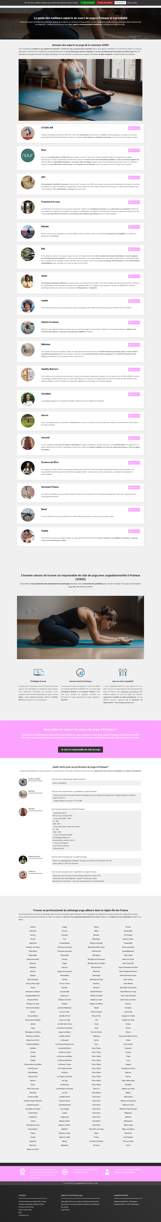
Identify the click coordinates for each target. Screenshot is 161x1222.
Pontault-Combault (96, 1141)
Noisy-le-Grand (96, 1012)
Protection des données (26, 1207)
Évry (64, 939)
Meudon (96, 935)
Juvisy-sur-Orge (64, 1020)
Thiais (128, 1056)
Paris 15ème (96, 1068)
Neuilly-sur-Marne (96, 996)
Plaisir (96, 1133)
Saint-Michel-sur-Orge (128, 992)
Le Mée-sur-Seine (64, 1052)
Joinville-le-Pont (64, 1016)
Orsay (96, 1024)
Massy (64, 1141)
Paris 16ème (96, 1072)
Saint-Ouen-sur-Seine (128, 1000)
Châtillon (33, 1048)
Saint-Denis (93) (128, 963)
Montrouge (96, 975)
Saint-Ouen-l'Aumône (128, 996)
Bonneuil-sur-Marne (33, 992)
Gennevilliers (64, 975)
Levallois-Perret (64, 1097)
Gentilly (64, 979)
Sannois (128, 1004)
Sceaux (128, 1024)
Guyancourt (65, 996)
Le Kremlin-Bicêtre (64, 1048)
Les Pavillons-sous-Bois (64, 1089)
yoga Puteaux (65, 1210)
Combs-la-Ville (33, 1097)
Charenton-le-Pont (32, 1040)
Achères (33, 927)
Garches (65, 967)
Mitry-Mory (96, 939)
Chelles (32, 1060)
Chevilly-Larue (33, 1068)
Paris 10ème (96, 1048)
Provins (128, 927)
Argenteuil (32, 943)
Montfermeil (96, 951)
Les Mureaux (64, 1085)
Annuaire (21, 1201)
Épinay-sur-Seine (33, 1149)
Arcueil (32, 939)
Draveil (33, 1137)
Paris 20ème (96, 1093)
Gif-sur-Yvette (65, 983)
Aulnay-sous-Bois (33, 959)
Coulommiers (33, 1113)
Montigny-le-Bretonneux (96, 959)
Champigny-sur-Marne (33, 1032)
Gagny (64, 963)
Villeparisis (128, 1113)
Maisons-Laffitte (65, 1125)
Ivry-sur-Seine (65, 1012)
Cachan (33, 1024)
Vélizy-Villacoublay (128, 1080)
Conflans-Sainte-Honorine (33, 1101)
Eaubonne (32, 1141)
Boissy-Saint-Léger (33, 983)
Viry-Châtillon (128, 1137)
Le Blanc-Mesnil (64, 1036)
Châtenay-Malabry (32, 1044)
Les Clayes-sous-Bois (64, 1076)
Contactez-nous (24, 1215)
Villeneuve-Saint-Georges (128, 1109)
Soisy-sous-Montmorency (128, 1036)
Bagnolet (33, 967)
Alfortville (33, 931)
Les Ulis (64, 1093)
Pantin (96, 1040)
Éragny (64, 927)
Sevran (128, 1028)
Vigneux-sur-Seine (128, 1089)
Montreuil (96, 971)
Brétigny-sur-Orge (33, 1004)
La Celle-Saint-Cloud (65, 1024)
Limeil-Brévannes (65, 1105)
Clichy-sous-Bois (33, 1089)
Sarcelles (128, 1008)
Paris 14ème (96, 1064)
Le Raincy (64, 1072)
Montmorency (96, 967)
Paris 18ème (96, 1080)
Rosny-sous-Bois (128, 947)
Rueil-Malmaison (128, 951)
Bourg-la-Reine (33, 1000)
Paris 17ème (96, 1076)
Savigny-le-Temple (128, 1016)
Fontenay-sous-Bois (65, 951)
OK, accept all (88, 3)
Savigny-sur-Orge (128, 1020)
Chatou (32, 1052)
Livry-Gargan (64, 1109)
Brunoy (32, 1012)
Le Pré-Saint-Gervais (64, 1068)
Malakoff (64, 1129)
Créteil (33, 1121)
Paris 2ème (96, 1097)
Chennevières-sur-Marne (33, 1064)
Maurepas (64, 1145)
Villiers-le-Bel (128, 1125)
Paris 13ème (96, 1060)
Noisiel (96, 1008)
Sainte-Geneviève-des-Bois (128, 967)
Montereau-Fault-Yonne (96, 947)
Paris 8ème (96, 1121)
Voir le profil (135, 128)
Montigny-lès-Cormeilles (96, 963)
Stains (128, 1040)
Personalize (120, 3)
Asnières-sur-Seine (33, 947)
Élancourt (32, 1145)
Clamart (33, 1080)
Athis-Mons (33, 951)
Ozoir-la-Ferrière (96, 1032)
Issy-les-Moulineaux (65, 1008)
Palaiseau (96, 1036)
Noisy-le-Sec (96, 1016)
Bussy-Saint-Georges (32, 1020)
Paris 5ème (96, 1109)
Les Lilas (65, 1080)
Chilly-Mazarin (33, 1072)
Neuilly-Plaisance (96, 992)
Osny (96, 1028)
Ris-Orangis (128, 935)
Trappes (128, 1064)
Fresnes (64, 959)
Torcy (128, 1060)
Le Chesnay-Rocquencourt (64, 1044)
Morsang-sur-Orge (96, 979)
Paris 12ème (96, 1056)
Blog (20, 1212)
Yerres (128, 1145)
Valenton (128, 1072)
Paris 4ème (96, 1105)
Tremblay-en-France (128, 1068)
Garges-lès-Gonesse (64, 971)
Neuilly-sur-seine (96, 1000)
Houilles (64, 1004)
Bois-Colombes (32, 979)
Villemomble (128, 1097)
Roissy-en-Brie (128, 939)
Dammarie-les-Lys (33, 1125)
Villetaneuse (128, 1121)
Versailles (128, 1085)
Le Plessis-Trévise (64, 1064)
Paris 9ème (96, 1125)
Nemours (96, 987)
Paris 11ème (96, 1052)
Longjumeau (64, 1117)
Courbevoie (33, 1117)
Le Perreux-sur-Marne (64, 1056)
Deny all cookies (105, 3)
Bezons (33, 971)
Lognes (64, 1113)
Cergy (33, 1028)
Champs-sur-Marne (33, 1036)
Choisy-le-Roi (32, 1076)
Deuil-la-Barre (33, 1129)
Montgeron (96, 955)
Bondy (33, 987)
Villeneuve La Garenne (128, 1101)
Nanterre (96, 983)
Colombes (32, 1093)
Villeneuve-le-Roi (128, 1105)
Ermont (64, 931)
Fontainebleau (65, 943)
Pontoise (96, 1145)
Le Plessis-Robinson (65, 1060)
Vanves (128, 1076)
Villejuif (128, 1093)
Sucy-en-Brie (128, 1044)
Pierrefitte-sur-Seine (96, 1129)
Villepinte (128, 1117)
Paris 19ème (96, 1085)
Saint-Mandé (128, 983)
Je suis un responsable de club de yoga (80, 749)
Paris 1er (96, 1089)
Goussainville (64, 992)
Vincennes (128, 1133)
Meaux (96, 927)
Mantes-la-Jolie (64, 1133)
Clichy (33, 1085)
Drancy (32, 1133)
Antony (32, 935)
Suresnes (128, 1048)
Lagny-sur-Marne (65, 1032)
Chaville (33, 1056)
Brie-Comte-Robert (33, 1008)
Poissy (96, 1137)
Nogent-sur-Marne (96, 1004)
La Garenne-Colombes (64, 1028)
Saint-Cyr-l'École (128, 959)
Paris (96, 1044)
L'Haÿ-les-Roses (64, 1101)
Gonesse (65, 987)
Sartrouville (128, 1012)
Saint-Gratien (128, 979)
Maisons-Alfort (64, 1121)
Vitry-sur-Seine (128, 1141)
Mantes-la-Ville (64, 1137)
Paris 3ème (96, 1101)
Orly (96, 1020)
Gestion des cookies (25, 1210)
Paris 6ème (96, 1113)
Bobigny (33, 975)
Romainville (128, 943)
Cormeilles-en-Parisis (32, 1109)
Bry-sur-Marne (33, 1016)
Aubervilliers (33, 955)
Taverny (128, 1052)
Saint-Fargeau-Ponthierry (128, 971)
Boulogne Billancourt (33, 996)
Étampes (64, 935)
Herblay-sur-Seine (64, 1000)
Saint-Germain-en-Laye (128, 975)
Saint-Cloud (128, 955)
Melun (96, 931)
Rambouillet (128, 931)
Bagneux (33, 963)
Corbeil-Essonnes (33, 1105)
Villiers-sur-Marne (128, 1129)
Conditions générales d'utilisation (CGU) (31, 1204)
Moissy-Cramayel (96, 943)
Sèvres (128, 1032)
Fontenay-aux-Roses (64, 947)
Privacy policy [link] (132, 3)
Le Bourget (64, 1040)
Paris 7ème (96, 1117)
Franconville (64, 955)
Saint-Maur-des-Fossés (128, 987)
